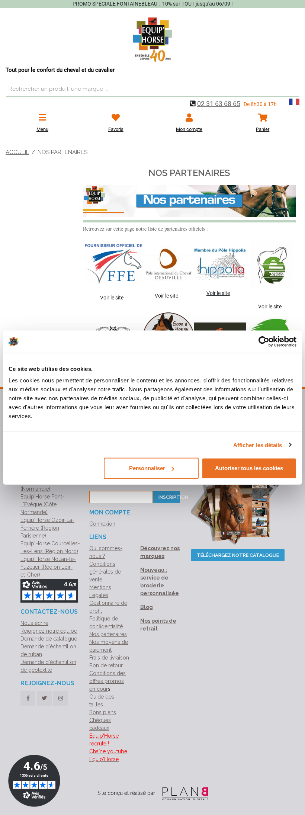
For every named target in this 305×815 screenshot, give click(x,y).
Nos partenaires (108, 634)
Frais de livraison (109, 658)
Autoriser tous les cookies (249, 468)
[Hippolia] (218, 264)
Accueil (17, 152)
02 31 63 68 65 (218, 104)
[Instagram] (60, 698)
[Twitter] (44, 698)
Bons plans (102, 712)
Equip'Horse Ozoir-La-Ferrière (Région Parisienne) (47, 528)
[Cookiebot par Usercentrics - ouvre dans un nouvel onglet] (263, 341)
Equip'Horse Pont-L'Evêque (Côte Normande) (42, 504)
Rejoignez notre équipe (48, 631)
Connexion (102, 524)
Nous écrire (34, 623)
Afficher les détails (257, 445)
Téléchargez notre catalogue (238, 555)
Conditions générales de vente (105, 572)
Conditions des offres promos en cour (107, 681)
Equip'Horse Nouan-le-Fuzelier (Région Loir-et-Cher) (48, 567)
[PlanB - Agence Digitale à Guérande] (182, 793)
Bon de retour (106, 665)
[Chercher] (292, 89)
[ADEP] (270, 264)
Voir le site (111, 298)
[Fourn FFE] (112, 264)
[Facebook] (27, 698)
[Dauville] (166, 264)
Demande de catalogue (48, 639)
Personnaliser (147, 468)
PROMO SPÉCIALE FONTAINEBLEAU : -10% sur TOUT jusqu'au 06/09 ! (153, 4)
